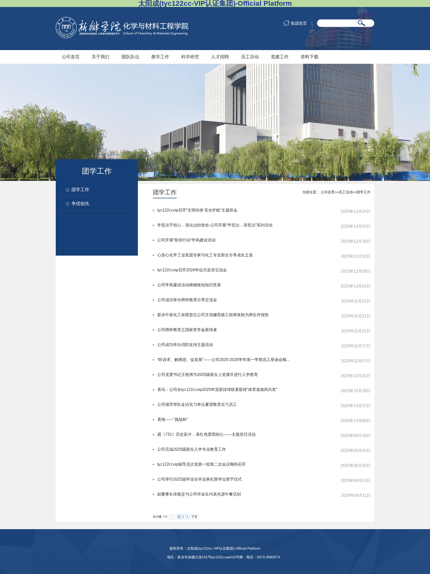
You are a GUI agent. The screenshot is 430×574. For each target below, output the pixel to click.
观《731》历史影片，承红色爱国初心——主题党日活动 (206, 434)
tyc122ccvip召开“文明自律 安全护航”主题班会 (197, 210)
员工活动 (250, 56)
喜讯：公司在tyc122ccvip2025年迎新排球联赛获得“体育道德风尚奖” (217, 389)
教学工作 (160, 56)
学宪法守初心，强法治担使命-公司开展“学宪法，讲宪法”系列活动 (214, 225)
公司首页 (71, 56)
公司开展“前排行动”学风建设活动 (186, 240)
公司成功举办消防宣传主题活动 (185, 345)
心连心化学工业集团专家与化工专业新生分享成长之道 (205, 255)
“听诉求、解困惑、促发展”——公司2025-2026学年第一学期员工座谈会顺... (223, 360)
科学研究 (190, 56)
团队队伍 (130, 56)
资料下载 (310, 56)
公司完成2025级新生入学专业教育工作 (191, 449)
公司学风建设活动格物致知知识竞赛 (189, 285)
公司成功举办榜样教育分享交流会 (187, 300)
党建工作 (280, 56)
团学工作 (80, 189)
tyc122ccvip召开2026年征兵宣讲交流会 (192, 270)
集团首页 (299, 23)
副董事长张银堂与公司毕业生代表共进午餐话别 (199, 494)
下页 (194, 516)
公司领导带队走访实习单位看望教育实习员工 (197, 404)
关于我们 (100, 56)
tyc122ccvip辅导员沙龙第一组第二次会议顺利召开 (201, 464)
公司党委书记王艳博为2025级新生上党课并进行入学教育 (207, 374)
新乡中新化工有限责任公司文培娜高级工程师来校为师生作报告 (213, 315)
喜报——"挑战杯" (172, 419)
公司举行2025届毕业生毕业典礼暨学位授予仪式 (199, 479)
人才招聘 (220, 56)
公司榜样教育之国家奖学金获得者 (187, 330)
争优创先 (80, 203)
